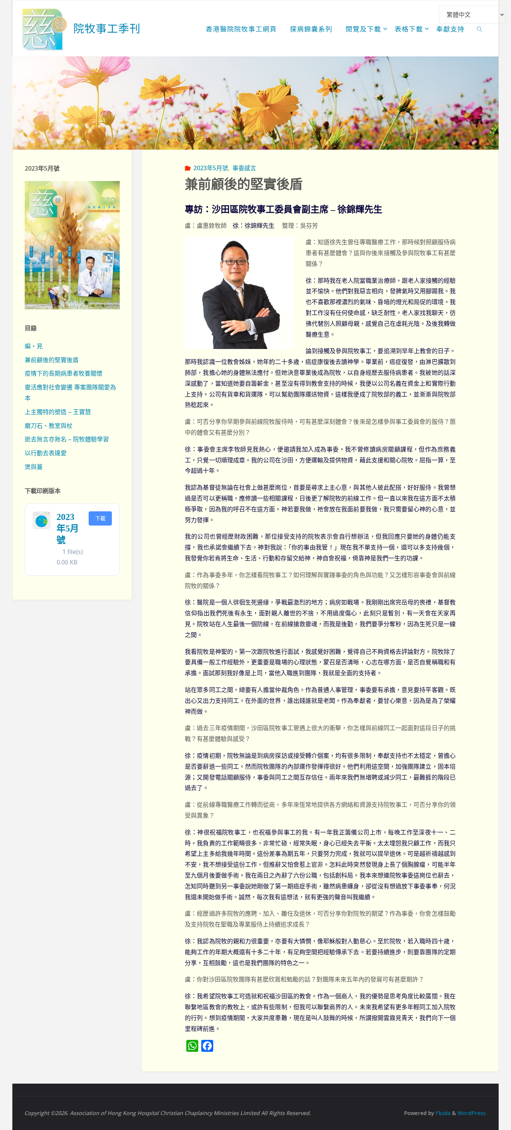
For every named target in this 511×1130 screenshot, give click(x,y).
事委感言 (244, 168)
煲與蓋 (34, 467)
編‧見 (34, 346)
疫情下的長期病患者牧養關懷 (63, 373)
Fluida (442, 1113)
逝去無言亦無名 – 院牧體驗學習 (67, 439)
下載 (100, 518)
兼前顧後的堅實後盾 (52, 360)
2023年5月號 (210, 168)
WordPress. (472, 1113)
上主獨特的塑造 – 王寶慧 (58, 412)
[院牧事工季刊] (44, 28)
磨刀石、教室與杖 (49, 426)
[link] (480, 28)
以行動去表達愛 (46, 453)
